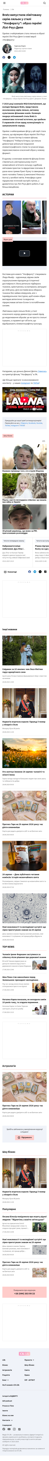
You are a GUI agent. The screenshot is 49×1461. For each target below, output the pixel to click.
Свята (26, 1370)
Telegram (24, 423)
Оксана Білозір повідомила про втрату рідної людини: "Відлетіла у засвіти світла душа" (24, 1218)
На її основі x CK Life (10, 1385)
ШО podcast (7, 1401)
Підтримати (26, 1137)
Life (12, 9)
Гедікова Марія (20, 46)
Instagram (14, 425)
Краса (26, 1375)
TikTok (22, 425)
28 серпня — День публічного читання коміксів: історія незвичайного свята (20, 876)
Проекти (28, 1360)
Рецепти (6, 1375)
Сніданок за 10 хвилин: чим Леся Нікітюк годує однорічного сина (22, 671)
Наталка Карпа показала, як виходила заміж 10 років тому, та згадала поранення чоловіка (24, 1002)
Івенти (5, 1411)
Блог (4, 1380)
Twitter (7, 425)
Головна (6, 9)
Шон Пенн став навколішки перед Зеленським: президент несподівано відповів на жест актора (20, 980)
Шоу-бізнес (8, 436)
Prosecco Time (8, 1406)
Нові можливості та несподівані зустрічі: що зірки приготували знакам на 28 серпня (24, 928)
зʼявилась (42, 371)
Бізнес (5, 1365)
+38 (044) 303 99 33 (24, 1293)
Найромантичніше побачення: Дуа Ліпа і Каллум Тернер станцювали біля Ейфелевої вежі (15, 550)
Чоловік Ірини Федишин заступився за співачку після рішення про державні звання (24, 956)
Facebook (31, 423)
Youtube (39, 423)
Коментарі (12, 572)
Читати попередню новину (14, 541)
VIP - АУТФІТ (29, 1380)
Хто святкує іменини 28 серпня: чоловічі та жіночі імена (23, 773)
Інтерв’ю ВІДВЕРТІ (10, 1396)
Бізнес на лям (8, 1415)
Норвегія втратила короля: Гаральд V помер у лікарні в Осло (23, 723)
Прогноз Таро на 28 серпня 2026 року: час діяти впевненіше (22, 826)
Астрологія (7, 1370)
